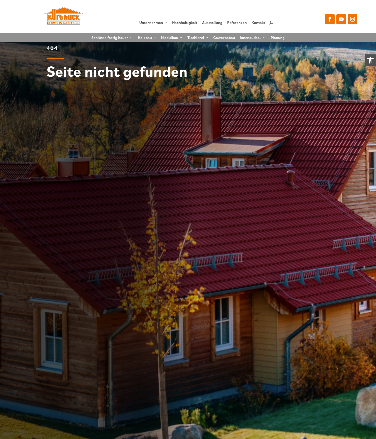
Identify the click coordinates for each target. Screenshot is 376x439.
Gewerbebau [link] (224, 38)
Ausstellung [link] (212, 22)
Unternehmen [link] (151, 22)
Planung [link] (278, 38)
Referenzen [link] (237, 22)
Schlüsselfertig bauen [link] (110, 38)
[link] (370, 60)
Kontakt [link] (258, 22)
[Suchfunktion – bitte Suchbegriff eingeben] (271, 22)
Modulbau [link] (169, 38)
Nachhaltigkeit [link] (184, 22)
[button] (330, 19)
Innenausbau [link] (251, 38)
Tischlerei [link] (195, 38)
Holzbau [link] (145, 38)
